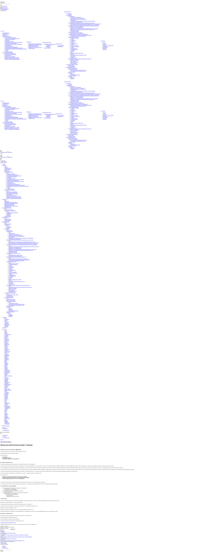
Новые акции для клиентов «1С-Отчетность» (8, 538)
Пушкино (6, 396)
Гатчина (6, 346)
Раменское (6, 398)
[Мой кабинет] (1, 150)
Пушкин (6, 395)
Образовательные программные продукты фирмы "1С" (19, 258)
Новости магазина (4, 528)
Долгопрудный (7, 351)
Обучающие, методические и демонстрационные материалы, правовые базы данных (24, 246)
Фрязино (6, 413)
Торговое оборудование (11, 299)
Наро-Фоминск (7, 382)
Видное (6, 338)
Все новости (2, 531)
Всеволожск (7, 344)
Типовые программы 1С (11, 173)
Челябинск (6, 417)
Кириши (6, 364)
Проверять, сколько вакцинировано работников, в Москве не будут (12, 540)
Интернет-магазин (8, 223)
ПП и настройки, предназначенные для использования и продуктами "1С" (22, 241)
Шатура (6, 420)
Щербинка (6, 422)
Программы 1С (9, 230)
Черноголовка (7, 418)
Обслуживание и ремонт (9, 209)
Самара (6, 402)
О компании (7, 319)
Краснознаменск (8, 372)
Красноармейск (7, 370)
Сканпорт (10, 314)
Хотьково (6, 416)
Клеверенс (11, 308)
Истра (6, 360)
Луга (5, 376)
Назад (6, 166)
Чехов (6, 419)
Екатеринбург (7, 355)
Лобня (6, 374)
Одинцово (6, 387)
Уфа (5, 412)
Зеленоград (7, 358)
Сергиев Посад (7, 403)
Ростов (6, 400)
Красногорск (7, 371)
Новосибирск (7, 385)
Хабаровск (6, 414)
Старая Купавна (7, 407)
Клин (6, 366)
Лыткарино (7, 378)
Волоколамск (7, 340)
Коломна (6, 367)
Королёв (6, 369)
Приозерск (6, 393)
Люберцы (6, 379)
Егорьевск (6, 354)
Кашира (6, 362)
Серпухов (6, 404)
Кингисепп (7, 363)
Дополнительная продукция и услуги (15, 255)
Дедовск (6, 348)
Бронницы (6, 337)
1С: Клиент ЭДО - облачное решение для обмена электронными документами (14, 534)
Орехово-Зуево (7, 389)
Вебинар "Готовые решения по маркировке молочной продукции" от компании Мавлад (16, 536)
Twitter (5, 436)
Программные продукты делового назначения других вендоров (20, 287)
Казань (6, 361)
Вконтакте (5, 435)
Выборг (6, 345)
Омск (6, 388)
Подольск (6, 391)
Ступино (6, 408)
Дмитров (6, 350)
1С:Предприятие (12, 233)
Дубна (6, 353)
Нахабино (6, 383)
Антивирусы (9, 226)
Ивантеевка (7, 359)
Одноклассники (6, 437)
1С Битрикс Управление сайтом (12, 294)
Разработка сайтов (8, 219)
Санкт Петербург (8, 334)
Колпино (6, 368)
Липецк (6, 333)
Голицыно (6, 347)
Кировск (6, 365)
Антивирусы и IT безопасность (12, 212)
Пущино (6, 397)
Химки (6, 415)
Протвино (6, 394)
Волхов (6, 341)
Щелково (6, 421)
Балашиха (6, 336)
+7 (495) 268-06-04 (3, 9)
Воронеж (6, 342)
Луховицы (6, 377)
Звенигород (7, 357)
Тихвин (6, 409)
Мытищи (6, 381)
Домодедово (7, 352)
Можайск (6, 380)
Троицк (6, 411)
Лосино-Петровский (8, 375)
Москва (6, 332)
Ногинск (6, 386)
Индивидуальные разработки (12, 191)
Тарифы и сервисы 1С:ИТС (14, 263)
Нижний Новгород (8, 384)
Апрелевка (6, 335)
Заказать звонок (3, 162)
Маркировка (7, 201)
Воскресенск (7, 343)
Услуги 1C (6, 167)
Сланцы (6, 405)
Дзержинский (7, 349)
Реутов (6, 399)
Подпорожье (7, 392)
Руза (5, 401)
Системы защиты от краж (13, 303)
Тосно (6, 410)
